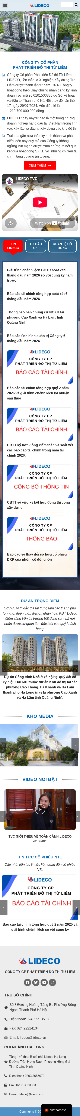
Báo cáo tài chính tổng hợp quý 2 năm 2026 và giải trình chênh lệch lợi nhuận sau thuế (38, 393)
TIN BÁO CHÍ (35, 246)
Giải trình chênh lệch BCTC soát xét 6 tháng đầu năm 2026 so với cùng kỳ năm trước (40, 275)
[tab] (13, 246)
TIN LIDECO (13, 246)
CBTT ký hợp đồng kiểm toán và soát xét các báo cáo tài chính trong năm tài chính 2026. (40, 450)
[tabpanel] (40, 419)
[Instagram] (52, 982)
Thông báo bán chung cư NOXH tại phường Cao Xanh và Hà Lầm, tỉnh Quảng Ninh (35, 317)
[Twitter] (35, 982)
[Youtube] (44, 982)
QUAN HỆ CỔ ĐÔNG (62, 246)
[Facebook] (27, 982)
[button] (5, 5)
